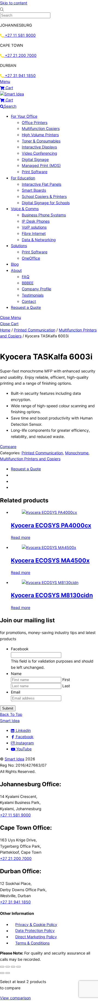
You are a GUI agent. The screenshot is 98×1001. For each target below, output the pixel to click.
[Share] (13, 967)
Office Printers (34, 122)
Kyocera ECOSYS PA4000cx (51, 525)
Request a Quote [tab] (26, 469)
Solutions (19, 245)
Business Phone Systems (44, 215)
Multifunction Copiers (41, 128)
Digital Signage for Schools (46, 202)
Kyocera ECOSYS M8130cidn (52, 595)
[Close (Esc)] (18, 967)
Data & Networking (39, 239)
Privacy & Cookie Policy (36, 924)
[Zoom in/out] (2, 967)
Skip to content (13, 3)
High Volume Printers (40, 134)
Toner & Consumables (41, 141)
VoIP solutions (34, 227)
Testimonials (33, 295)
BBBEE (27, 283)
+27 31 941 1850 (15, 902)
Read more (20, 537)
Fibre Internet (34, 233)
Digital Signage (35, 159)
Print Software (34, 171)
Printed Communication (34, 330)
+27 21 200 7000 (16, 858)
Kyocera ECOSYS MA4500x (50, 560)
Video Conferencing (39, 153)
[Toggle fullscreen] (7, 967)
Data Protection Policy (35, 930)
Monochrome (76, 452)
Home (5, 330)
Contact (29, 301)
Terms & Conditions (32, 943)
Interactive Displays (39, 147)
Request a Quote (26, 307)
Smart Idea (14, 759)
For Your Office (24, 116)
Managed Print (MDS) (41, 165)
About (16, 270)
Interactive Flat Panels (41, 184)
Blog (15, 264)
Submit (7, 708)
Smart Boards (34, 190)
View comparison (15, 998)
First (66, 679)
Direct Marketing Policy (36, 936)
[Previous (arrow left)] (2, 973)
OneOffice (31, 258)
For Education (23, 178)
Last (66, 685)
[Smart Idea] (12, 94)
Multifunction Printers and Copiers (30, 458)
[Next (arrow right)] (7, 973)
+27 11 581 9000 (15, 815)
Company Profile (36, 289)
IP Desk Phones (36, 221)
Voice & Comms (25, 208)
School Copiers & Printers (44, 196)
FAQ (25, 276)
